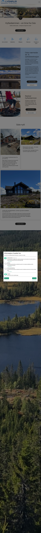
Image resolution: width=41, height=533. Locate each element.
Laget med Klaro (34, 280)
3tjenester (9, 261)
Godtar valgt (6, 278)
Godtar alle (34, 278)
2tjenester (9, 266)
